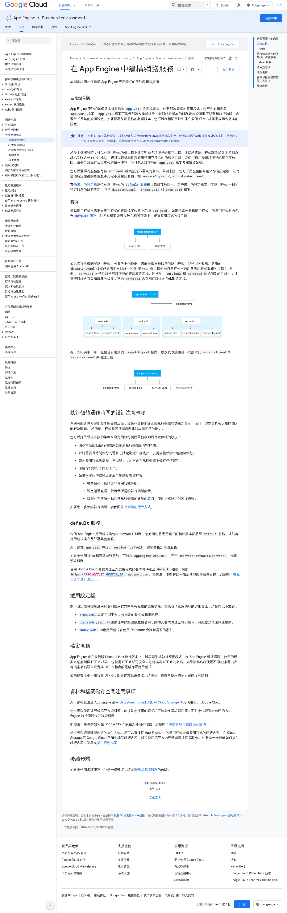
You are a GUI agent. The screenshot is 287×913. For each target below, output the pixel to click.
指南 (21, 27)
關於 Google (69, 895)
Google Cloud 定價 (74, 859)
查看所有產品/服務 (74, 853)
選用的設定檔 (87, 185)
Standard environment (63, 18)
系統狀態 (124, 873)
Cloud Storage (168, 702)
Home (74, 58)
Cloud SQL (145, 702)
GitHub (178, 853)
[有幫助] (230, 58)
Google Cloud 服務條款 (125, 895)
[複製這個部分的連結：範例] (83, 202)
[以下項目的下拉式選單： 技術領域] (76, 5)
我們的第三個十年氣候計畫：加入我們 (169, 895)
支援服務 (124, 859)
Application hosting (119, 58)
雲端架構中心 (183, 873)
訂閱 (242, 904)
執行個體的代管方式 (136, 507)
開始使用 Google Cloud (189, 859)
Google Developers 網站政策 (221, 815)
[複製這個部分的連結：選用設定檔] (99, 595)
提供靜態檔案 (107, 743)
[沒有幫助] (236, 58)
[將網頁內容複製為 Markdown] (192, 69)
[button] (27, 84)
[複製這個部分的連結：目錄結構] (94, 98)
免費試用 (271, 18)
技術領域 (65, 5)
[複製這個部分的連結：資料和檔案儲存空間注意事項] (140, 691)
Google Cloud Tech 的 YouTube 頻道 (254, 880)
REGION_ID (114, 574)
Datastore (127, 702)
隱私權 (85, 895)
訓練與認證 (181, 880)
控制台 (225, 5)
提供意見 (228, 69)
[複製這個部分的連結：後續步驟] (94, 759)
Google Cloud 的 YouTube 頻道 (251, 873)
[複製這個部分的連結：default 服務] (105, 523)
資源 (54, 27)
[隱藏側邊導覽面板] (50, 905)
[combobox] (190, 5)
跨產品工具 (92, 5)
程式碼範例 (181, 866)
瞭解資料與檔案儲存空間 (187, 724)
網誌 (234, 853)
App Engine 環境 (76, 27)
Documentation (92, 58)
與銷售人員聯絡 (72, 873)
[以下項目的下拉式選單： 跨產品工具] (104, 5)
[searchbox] (28, 40)
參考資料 (38, 27)
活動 (234, 859)
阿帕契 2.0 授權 (176, 815)
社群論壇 (124, 853)
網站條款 (100, 895)
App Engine (24, 18)
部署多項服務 (147, 770)
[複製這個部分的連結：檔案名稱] (94, 646)
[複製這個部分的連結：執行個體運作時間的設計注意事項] (150, 413)
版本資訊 (124, 866)
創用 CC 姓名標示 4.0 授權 (129, 815)
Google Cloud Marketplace (79, 866)
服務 (136, 185)
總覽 (8, 27)
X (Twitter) (238, 866)
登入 (279, 5)
